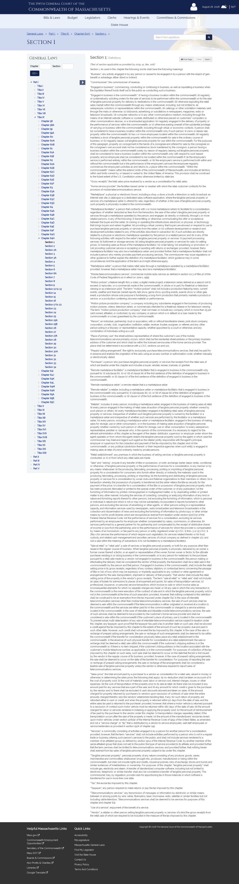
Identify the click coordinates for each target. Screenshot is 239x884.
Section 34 (51, 367)
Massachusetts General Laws (89, 845)
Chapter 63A (48, 191)
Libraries (31, 867)
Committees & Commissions (176, 17)
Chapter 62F (48, 184)
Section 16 (51, 301)
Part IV (37, 465)
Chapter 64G (48, 234)
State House (119, 25)
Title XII (41, 414)
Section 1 (50, 242)
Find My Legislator (84, 850)
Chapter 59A (48, 133)
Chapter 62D (48, 176)
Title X (41, 406)
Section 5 (50, 266)
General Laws (35, 33)
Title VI (41, 105)
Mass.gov (32, 835)
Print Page (187, 59)
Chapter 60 (47, 137)
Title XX (41, 445)
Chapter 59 (47, 129)
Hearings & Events (136, 17)
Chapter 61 (47, 148)
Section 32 (51, 359)
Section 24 (51, 312)
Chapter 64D (48, 223)
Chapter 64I (47, 371)
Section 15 (50, 297)
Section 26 (51, 328)
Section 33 (51, 363)
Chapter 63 (47, 187)
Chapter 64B (48, 215)
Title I (40, 86)
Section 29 (51, 344)
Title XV (41, 426)
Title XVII (42, 433)
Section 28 (51, 340)
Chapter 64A (48, 211)
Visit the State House (85, 854)
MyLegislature (81, 840)
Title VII (41, 109)
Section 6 (50, 269)
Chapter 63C (48, 199)
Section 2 (50, 246)
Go (35, 73)
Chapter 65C (48, 402)
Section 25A (51, 320)
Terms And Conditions (86, 869)
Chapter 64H (48, 238)
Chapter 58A (48, 125)
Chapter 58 (47, 121)
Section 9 (50, 285)
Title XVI (42, 429)
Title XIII (41, 418)
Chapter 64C (48, 219)
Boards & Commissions (39, 858)
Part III (36, 461)
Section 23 (51, 308)
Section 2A (51, 250)
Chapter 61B (48, 156)
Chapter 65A (48, 394)
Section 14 (50, 293)
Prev (200, 59)
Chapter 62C (48, 172)
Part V (36, 468)
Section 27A (51, 336)
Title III (41, 94)
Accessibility (81, 835)
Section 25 (51, 316)
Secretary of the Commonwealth (44, 848)
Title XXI (41, 449)
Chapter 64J (48, 375)
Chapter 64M (48, 386)
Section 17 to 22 (53, 305)
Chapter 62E (48, 180)
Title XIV (42, 422)
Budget (72, 17)
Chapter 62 (47, 160)
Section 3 (50, 254)
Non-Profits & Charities (39, 863)
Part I (36, 82)
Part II (36, 457)
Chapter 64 (47, 207)
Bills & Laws (52, 17)
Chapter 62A (48, 164)
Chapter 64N (48, 390)
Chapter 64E (48, 226)
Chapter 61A (48, 152)
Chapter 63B (48, 195)
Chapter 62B (48, 168)
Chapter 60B (48, 145)
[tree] (56, 275)
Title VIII (41, 113)
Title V (41, 102)
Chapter (34, 66)
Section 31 (50, 355)
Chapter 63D (48, 203)
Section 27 (51, 332)
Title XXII (42, 453)
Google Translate (36, 872)
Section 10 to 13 (53, 289)
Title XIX (41, 441)
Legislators (92, 17)
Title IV (41, 98)
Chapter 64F (48, 230)
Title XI (41, 410)
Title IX (41, 117)
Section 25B (51, 324)
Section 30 (51, 347)
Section (56, 66)
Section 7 (50, 277)
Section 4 (50, 262)
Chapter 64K (48, 379)
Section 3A (51, 258)
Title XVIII (42, 437)
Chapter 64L (48, 383)
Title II (40, 90)
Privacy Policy (81, 864)
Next (207, 59)
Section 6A (51, 273)
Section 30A (51, 351)
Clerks (112, 17)
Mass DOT (32, 853)
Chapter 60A (48, 141)
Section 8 (50, 281)
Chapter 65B (48, 398)
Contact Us (80, 859)
